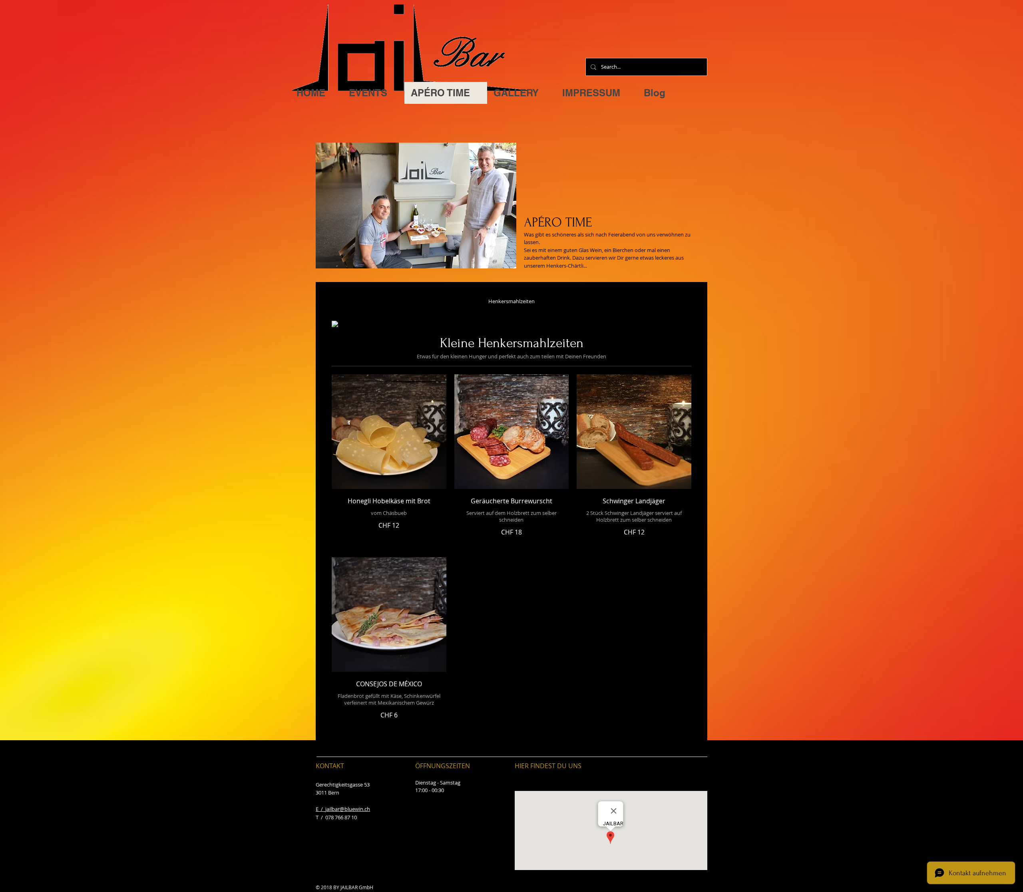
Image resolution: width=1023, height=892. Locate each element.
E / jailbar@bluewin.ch (343, 809)
